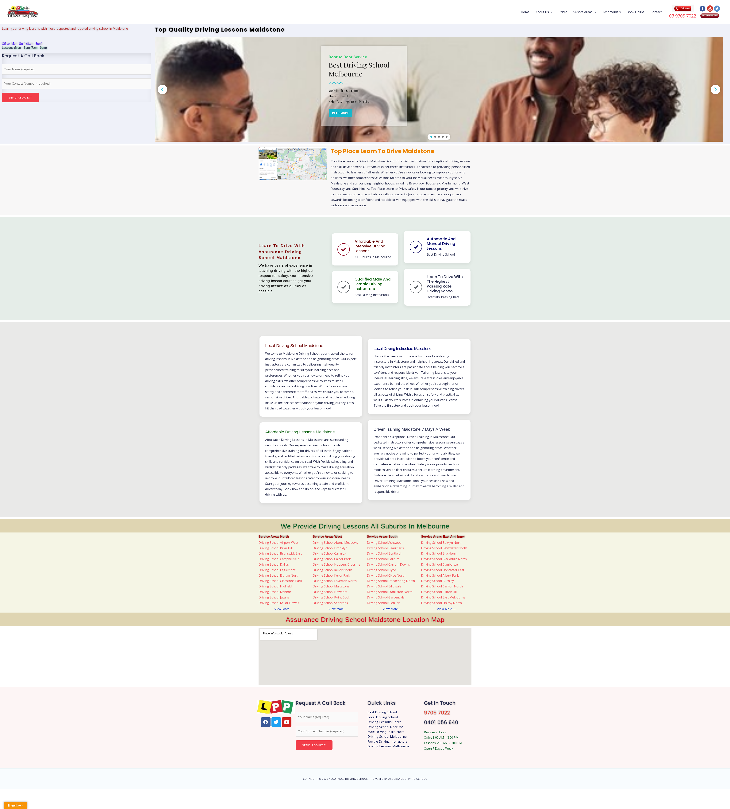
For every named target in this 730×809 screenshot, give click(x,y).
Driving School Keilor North (332, 570)
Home (525, 12)
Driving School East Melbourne (443, 597)
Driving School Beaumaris (385, 548)
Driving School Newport (330, 592)
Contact (656, 12)
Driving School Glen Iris (383, 603)
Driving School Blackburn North (444, 559)
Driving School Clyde (381, 570)
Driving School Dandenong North (391, 581)
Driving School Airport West (278, 542)
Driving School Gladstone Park (280, 581)
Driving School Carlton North (442, 586)
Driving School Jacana (274, 597)
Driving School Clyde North (386, 575)
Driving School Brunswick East (280, 553)
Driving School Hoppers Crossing (336, 564)
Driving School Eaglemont (277, 570)
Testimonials (611, 12)
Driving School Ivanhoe (275, 592)
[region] (439, 89)
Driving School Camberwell (440, 564)
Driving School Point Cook (331, 597)
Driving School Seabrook (330, 603)
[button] (162, 89)
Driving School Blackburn (439, 553)
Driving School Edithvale (384, 586)
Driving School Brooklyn (330, 548)
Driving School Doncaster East (442, 570)
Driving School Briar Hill (276, 548)
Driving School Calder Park (332, 559)
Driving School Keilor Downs (279, 603)
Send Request (20, 97)
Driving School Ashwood (384, 542)
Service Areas (582, 12)
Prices (563, 12)
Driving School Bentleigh (384, 553)
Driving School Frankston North (390, 592)
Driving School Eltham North (279, 575)
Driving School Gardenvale (386, 597)
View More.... (283, 609)
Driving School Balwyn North (441, 542)
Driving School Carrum (383, 559)
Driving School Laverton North (335, 581)
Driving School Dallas (274, 564)
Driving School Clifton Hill (439, 592)
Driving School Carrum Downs (388, 564)
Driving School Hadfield (275, 586)
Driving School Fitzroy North (441, 603)
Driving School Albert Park (440, 575)
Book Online (635, 12)
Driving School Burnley (437, 581)
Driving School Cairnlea (329, 553)
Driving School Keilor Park (331, 575)
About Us (542, 12)
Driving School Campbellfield (279, 559)
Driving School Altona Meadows (335, 542)
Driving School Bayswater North (444, 548)
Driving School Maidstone (331, 586)
